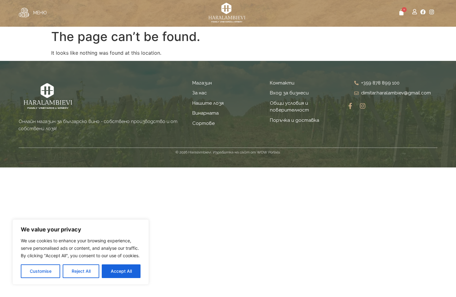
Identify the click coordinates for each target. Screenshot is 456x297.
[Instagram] (431, 12)
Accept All (121, 271)
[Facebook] (423, 12)
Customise (40, 271)
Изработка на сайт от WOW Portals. (246, 152)
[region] (80, 252)
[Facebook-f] (350, 106)
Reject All (81, 271)
